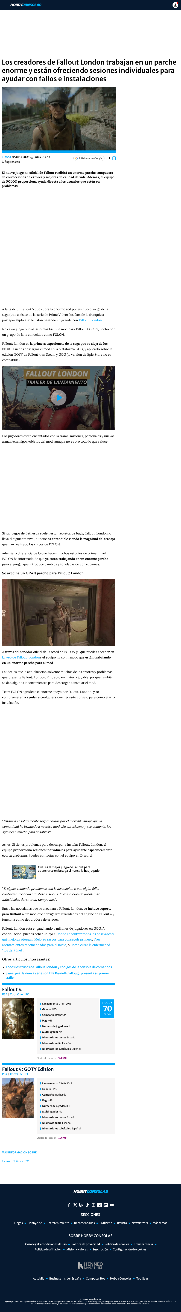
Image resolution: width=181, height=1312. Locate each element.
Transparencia (143, 1244)
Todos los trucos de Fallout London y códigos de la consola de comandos (59, 967)
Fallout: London (90, 320)
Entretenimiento (58, 1223)
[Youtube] (112, 1205)
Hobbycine (35, 1223)
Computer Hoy (95, 1278)
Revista (122, 1223)
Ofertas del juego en (46, 1058)
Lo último (106, 1223)
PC (27, 994)
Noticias (18, 1161)
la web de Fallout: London (21, 657)
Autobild (39, 1278)
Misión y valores (77, 1249)
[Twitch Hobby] (81, 1205)
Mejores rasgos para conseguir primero (63, 939)
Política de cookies (117, 1244)
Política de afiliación (48, 1249)
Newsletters (140, 1223)
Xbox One (16, 994)
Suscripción (100, 1249)
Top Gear (142, 1278)
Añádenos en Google (91, 158)
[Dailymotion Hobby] (99, 1205)
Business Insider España (65, 1278)
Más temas (160, 1223)
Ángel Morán (12, 162)
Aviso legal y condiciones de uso (46, 1244)
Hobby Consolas (121, 1278)
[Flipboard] (106, 1205)
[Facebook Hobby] (69, 1205)
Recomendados (84, 1223)
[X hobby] (75, 1205)
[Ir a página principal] (26, 5)
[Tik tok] (87, 1205)
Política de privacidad (85, 1244)
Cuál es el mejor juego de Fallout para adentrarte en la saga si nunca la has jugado (69, 869)
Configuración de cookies (129, 1249)
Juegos (6, 157)
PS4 (4, 994)
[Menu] (5, 5)
